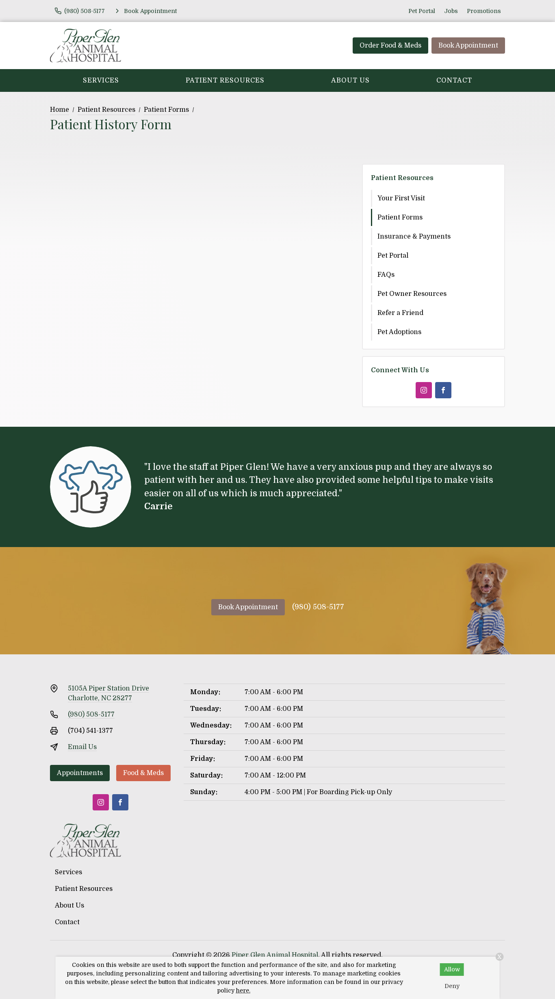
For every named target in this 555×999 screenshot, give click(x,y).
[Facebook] (443, 390)
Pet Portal (421, 11)
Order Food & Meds (390, 45)
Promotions (484, 11)
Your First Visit (401, 198)
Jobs (451, 11)
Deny (452, 986)
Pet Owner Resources (412, 294)
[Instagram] (424, 390)
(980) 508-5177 (318, 607)
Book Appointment (468, 45)
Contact (454, 80)
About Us (350, 80)
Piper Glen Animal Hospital (275, 955)
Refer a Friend (400, 313)
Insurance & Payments (414, 236)
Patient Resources (225, 80)
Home (59, 109)
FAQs (386, 274)
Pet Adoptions (399, 332)
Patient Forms (166, 109)
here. (243, 990)
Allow (452, 969)
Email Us (82, 747)
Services (101, 80)
